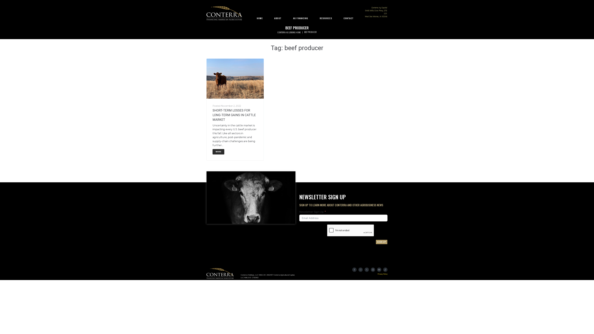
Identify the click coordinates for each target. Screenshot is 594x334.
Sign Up (381, 242)
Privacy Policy (382, 274)
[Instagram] (360, 270)
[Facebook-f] (354, 270)
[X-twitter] (367, 270)
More (218, 152)
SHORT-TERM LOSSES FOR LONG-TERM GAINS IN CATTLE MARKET (234, 115)
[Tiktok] (385, 270)
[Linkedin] (373, 270)
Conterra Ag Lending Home (289, 32)
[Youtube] (379, 270)
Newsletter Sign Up (311, 211)
